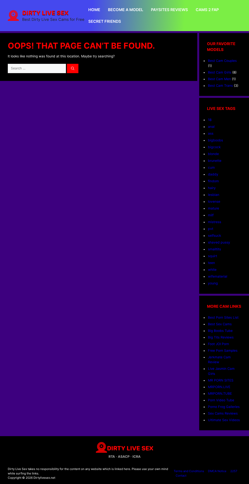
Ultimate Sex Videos (224, 420)
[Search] (72, 68)
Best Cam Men (219, 79)
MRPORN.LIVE (219, 387)
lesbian (213, 195)
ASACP (124, 457)
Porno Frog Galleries (224, 407)
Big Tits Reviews (221, 337)
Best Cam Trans (220, 86)
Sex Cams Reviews (223, 413)
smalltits (214, 249)
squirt (212, 256)
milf (211, 215)
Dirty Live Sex (45, 13)
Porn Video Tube (221, 400)
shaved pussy (219, 242)
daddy (213, 174)
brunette (214, 161)
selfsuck (214, 235)
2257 (233, 471)
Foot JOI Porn (218, 344)
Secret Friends (104, 21)
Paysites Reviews (169, 9)
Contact (181, 475)
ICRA (136, 457)
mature (213, 208)
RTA (112, 457)
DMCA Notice (217, 471)
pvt (210, 229)
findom (213, 181)
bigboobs (215, 140)
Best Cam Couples (222, 61)
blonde (213, 154)
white (212, 269)
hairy (212, 188)
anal (211, 127)
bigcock (214, 147)
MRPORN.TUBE (220, 393)
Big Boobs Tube (220, 331)
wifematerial (217, 276)
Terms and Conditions (189, 471)
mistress (214, 222)
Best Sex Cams (220, 324)
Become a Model (125, 9)
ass (210, 133)
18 (210, 120)
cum (211, 167)
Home (94, 9)
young (213, 283)
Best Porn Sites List (223, 317)
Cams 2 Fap (207, 9)
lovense (214, 201)
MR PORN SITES (220, 380)
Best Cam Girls (219, 72)
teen (211, 263)
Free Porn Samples (223, 350)
